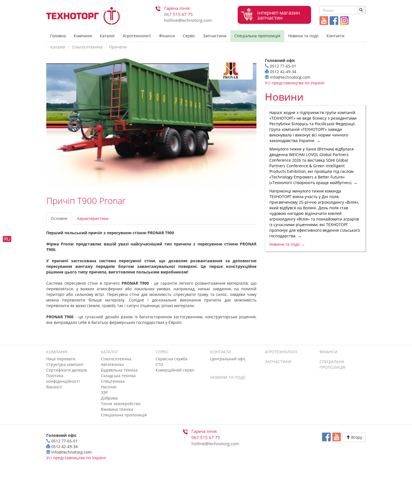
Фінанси (167, 35)
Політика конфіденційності (63, 378)
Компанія (83, 35)
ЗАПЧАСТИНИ (278, 361)
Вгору (356, 437)
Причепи (118, 47)
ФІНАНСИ (328, 351)
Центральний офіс (228, 358)
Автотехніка (112, 364)
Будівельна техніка (119, 370)
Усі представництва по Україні (295, 82)
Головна (58, 35)
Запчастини (214, 35)
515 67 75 (178, 14)
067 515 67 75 (205, 437)
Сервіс (189, 35)
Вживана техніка (117, 409)
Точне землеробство (120, 403)
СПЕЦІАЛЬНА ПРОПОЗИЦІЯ (332, 364)
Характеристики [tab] (92, 218)
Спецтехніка (113, 381)
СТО (159, 364)
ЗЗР (104, 392)
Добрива (109, 398)
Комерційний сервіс (175, 370)
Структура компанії (65, 364)
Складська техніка (118, 375)
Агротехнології (137, 35)
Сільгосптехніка (87, 47)
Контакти (335, 35)
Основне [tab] (59, 218)
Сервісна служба (172, 358)
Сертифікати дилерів (66, 370)
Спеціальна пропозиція (257, 35)
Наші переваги (60, 358)
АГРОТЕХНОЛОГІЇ (281, 351)
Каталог (107, 35)
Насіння (108, 386)
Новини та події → (287, 244)
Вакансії (54, 386)
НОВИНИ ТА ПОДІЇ (228, 377)
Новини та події (303, 35)
